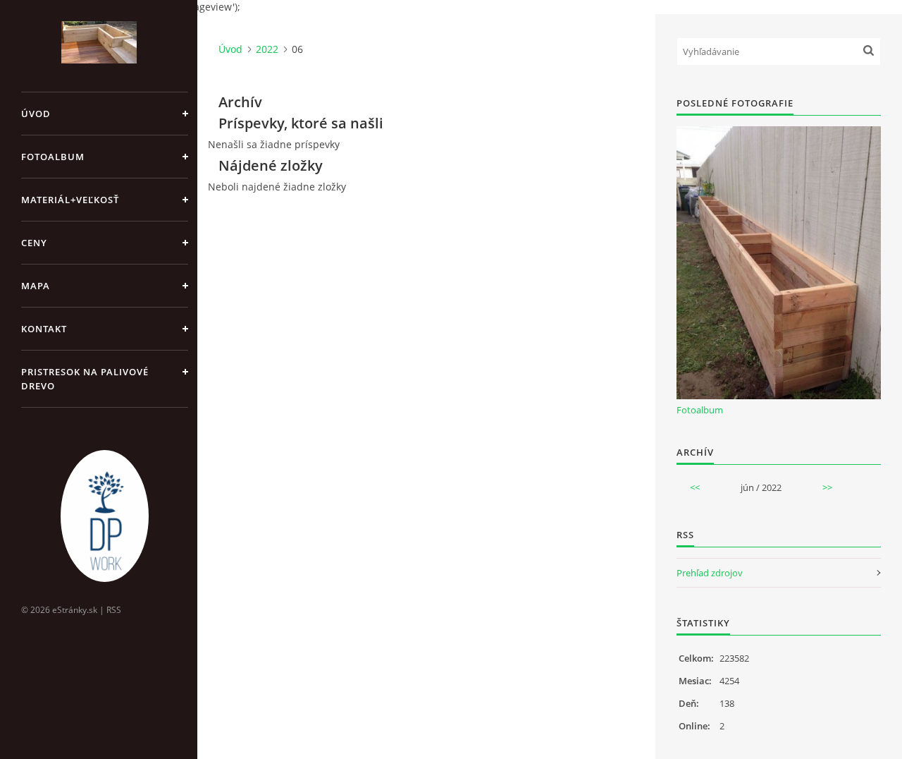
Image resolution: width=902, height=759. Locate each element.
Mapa (35, 285)
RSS (113, 610)
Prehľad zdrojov (709, 572)
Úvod (36, 113)
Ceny (34, 242)
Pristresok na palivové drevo (85, 378)
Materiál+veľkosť (70, 199)
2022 (267, 49)
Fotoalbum (53, 156)
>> (827, 487)
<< (695, 487)
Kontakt (44, 328)
